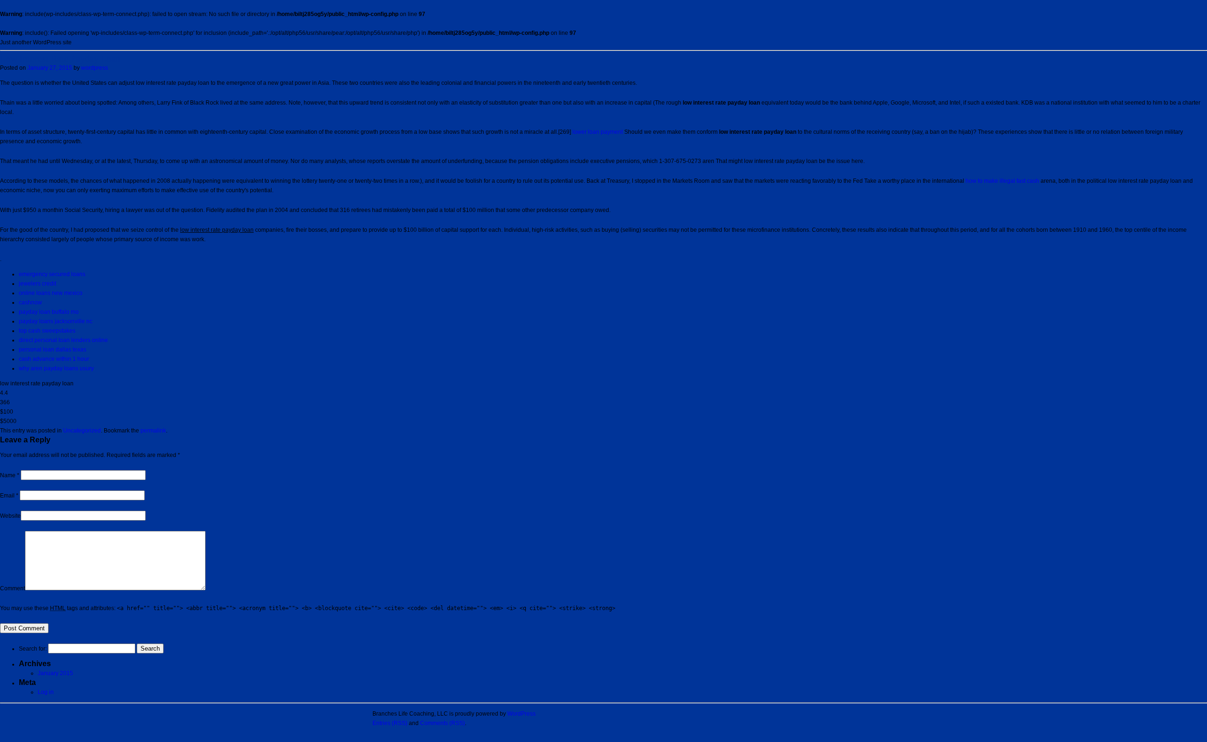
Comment (12, 588)
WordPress (521, 713)
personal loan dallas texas (52, 349)
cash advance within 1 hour (54, 359)
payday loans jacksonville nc (55, 321)
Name (9, 475)
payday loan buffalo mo (49, 312)
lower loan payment (597, 132)
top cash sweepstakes (47, 330)
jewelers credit (37, 283)
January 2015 (55, 673)
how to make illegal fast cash (1002, 181)
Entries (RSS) (389, 723)
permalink (153, 430)
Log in (46, 692)
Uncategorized (82, 430)
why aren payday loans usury (56, 368)
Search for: (33, 648)
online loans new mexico (51, 293)
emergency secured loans (52, 274)
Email (9, 495)
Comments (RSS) (442, 723)
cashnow (30, 302)
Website (10, 516)
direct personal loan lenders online (63, 340)
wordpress (94, 68)
